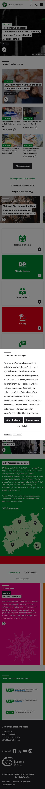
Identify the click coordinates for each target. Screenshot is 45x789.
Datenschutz (17, 434)
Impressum (8, 434)
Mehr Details (22, 426)
